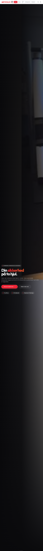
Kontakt (33, 1)
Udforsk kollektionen (9, 286)
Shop (19, 1)
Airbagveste (27, 1)
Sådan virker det (25, 286)
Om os (22, 2)
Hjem (16, 1)
